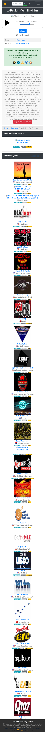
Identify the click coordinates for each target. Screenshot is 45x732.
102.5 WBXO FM (22, 571)
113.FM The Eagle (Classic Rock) (22, 368)
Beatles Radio (22, 668)
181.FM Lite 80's (22, 595)
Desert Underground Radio (22, 180)
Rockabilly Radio (22, 344)
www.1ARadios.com (23, 43)
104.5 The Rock (22, 247)
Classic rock (20, 40)
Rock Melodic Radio (22, 416)
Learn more (24, 730)
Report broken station (22, 122)
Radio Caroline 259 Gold (22, 692)
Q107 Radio (22, 717)
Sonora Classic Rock (22, 498)
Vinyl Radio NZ (22, 450)
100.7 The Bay (22, 222)
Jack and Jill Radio (22, 142)
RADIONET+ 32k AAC (22, 189)
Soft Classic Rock (22, 523)
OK (17, 730)
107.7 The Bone (22, 474)
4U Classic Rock (22, 392)
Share (22, 31)
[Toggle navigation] (38, 3)
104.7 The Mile (22, 547)
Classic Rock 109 (22, 295)
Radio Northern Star (22, 620)
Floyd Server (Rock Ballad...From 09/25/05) (22, 198)
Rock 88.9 (22, 319)
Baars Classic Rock (22, 441)
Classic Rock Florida (23, 271)
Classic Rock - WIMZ (22, 644)
